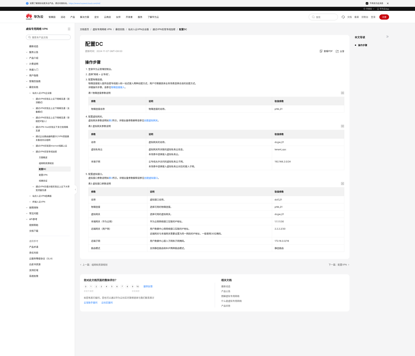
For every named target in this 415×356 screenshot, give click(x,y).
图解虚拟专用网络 (230, 296)
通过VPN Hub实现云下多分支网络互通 (52, 129)
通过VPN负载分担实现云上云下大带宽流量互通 (53, 188)
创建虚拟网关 (151, 120)
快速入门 (33, 69)
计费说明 (33, 63)
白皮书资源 (35, 264)
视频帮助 (33, 225)
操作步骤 (362, 45)
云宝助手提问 (90, 302)
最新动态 (33, 46)
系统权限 (33, 276)
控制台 (365, 17)
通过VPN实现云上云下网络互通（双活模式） (53, 100)
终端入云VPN (38, 201)
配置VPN (43, 175)
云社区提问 (107, 302)
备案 (356, 17)
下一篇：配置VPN (338, 264)
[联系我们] (343, 17)
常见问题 (33, 213)
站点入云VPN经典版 (42, 196)
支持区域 (33, 270)
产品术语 (33, 246)
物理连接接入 (118, 87)
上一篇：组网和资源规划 (95, 264)
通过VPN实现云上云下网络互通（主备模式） (53, 110)
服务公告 (33, 52)
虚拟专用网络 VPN (102, 29)
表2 (110, 120)
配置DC (42, 169)
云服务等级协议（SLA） (41, 258)
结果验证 (43, 180)
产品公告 (225, 291)
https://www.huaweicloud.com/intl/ (84, 3)
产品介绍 (33, 58)
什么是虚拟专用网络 (231, 300)
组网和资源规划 (46, 163)
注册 (384, 17)
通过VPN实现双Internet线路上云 (51, 145)
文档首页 (84, 29)
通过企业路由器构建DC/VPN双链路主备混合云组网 (52, 138)
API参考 (33, 219)
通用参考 (33, 241)
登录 (373, 17)
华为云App (384, 9)
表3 (111, 177)
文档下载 (33, 230)
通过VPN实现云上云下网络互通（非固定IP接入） (53, 119)
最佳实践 (33, 87)
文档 (349, 17)
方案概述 (43, 157)
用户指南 (33, 75)
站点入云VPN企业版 (42, 93)
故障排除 (33, 207)
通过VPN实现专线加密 (46, 151)
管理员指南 (35, 81)
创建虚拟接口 (151, 177)
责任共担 (33, 252)
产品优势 (225, 305)
